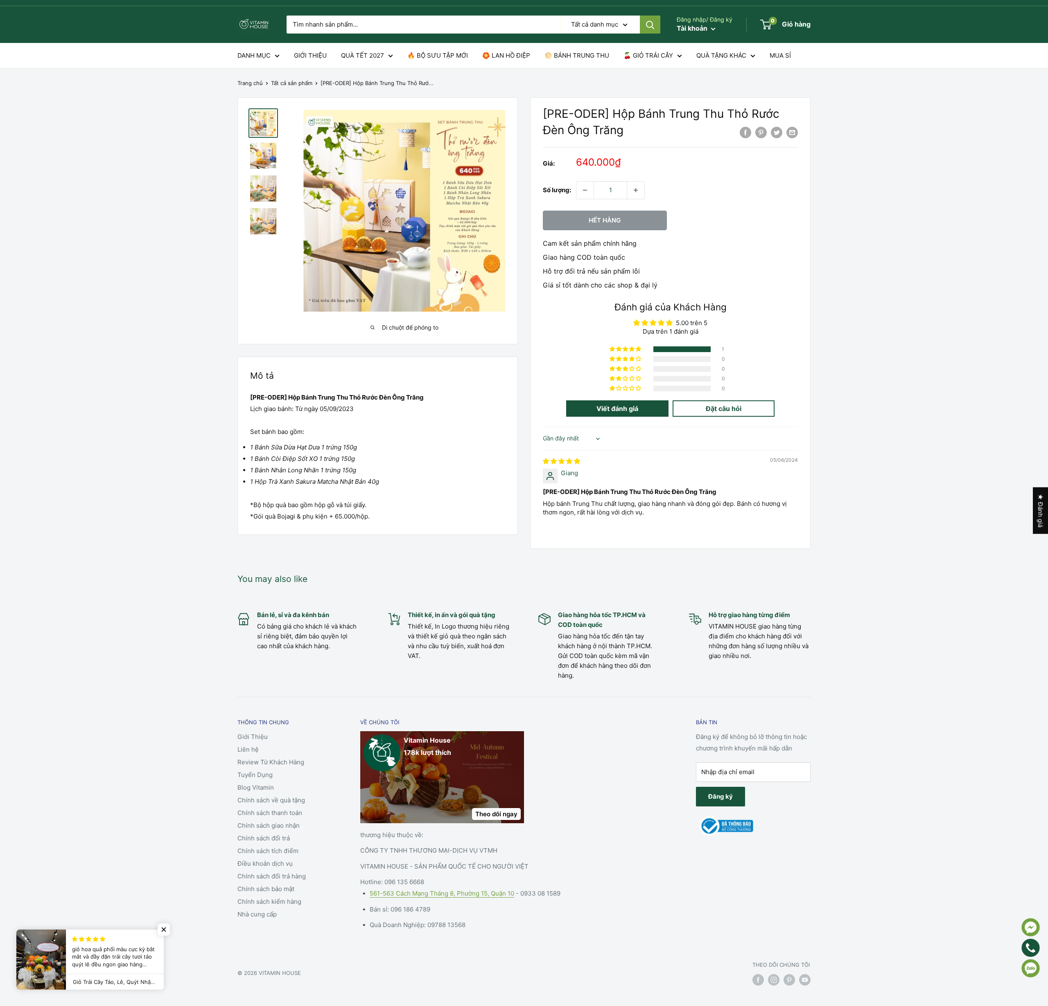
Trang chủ (250, 83)
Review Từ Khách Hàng (270, 762)
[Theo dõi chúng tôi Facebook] (758, 980)
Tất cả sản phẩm (291, 83)
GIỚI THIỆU (310, 55)
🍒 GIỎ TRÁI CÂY (648, 55)
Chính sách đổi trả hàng (271, 876)
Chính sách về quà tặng (271, 800)
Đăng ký (720, 796)
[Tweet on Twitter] (776, 133)
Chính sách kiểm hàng (269, 901)
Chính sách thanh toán (269, 813)
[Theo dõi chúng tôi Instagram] (773, 980)
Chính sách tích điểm (267, 851)
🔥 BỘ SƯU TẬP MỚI (437, 55)
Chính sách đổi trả (263, 838)
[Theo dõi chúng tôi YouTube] (805, 980)
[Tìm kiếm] (650, 25)
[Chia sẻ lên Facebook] (745, 133)
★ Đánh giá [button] (1040, 511)
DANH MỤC (254, 55)
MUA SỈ (780, 55)
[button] (626, 349)
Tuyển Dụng (255, 775)
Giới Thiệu (252, 737)
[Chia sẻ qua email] (792, 133)
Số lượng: (557, 190)
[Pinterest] (761, 133)
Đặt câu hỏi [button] (723, 408)
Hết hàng (605, 220)
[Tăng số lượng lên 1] (635, 190)
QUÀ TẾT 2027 (362, 55)
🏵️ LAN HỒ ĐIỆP (506, 55)
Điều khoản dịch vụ (265, 863)
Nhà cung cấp (257, 914)
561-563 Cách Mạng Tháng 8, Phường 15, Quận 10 (442, 893)
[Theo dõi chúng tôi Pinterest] (789, 980)
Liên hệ (248, 749)
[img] (561, 461)
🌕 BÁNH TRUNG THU (576, 55)
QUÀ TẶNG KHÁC (721, 55)
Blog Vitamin (255, 787)
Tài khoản (693, 28)
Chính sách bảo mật (265, 889)
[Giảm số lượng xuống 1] (585, 190)
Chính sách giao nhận (268, 825)
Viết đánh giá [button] (617, 408)
